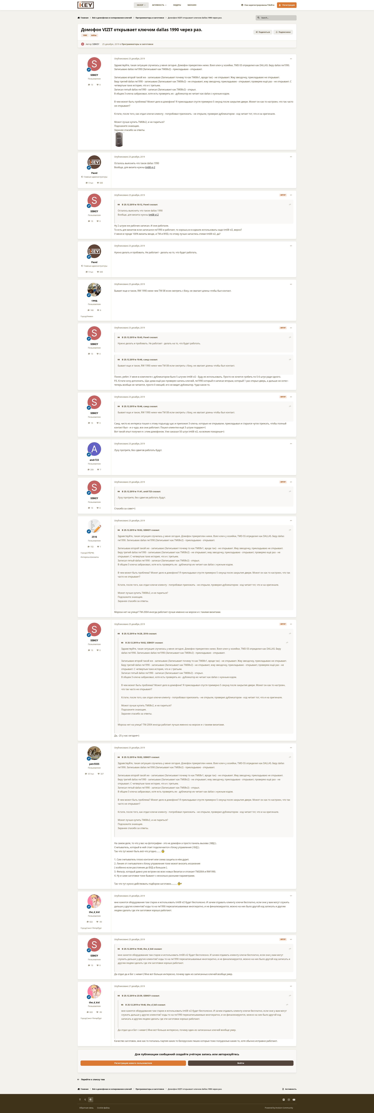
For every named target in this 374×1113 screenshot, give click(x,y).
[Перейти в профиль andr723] (94, 449)
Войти (240, 1063)
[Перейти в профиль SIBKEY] (82, 44)
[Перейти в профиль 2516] (94, 526)
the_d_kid (94, 912)
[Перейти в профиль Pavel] (94, 162)
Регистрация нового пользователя (133, 1063)
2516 (94, 536)
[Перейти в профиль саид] (94, 289)
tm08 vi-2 (150, 167)
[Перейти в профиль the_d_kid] (94, 901)
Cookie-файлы (103, 1108)
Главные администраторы (95, 177)
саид (94, 300)
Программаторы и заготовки (137, 44)
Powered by (279, 1108)
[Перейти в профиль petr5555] (94, 753)
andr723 (94, 460)
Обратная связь (86, 1108)
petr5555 (94, 764)
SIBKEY (95, 44)
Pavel (94, 173)
